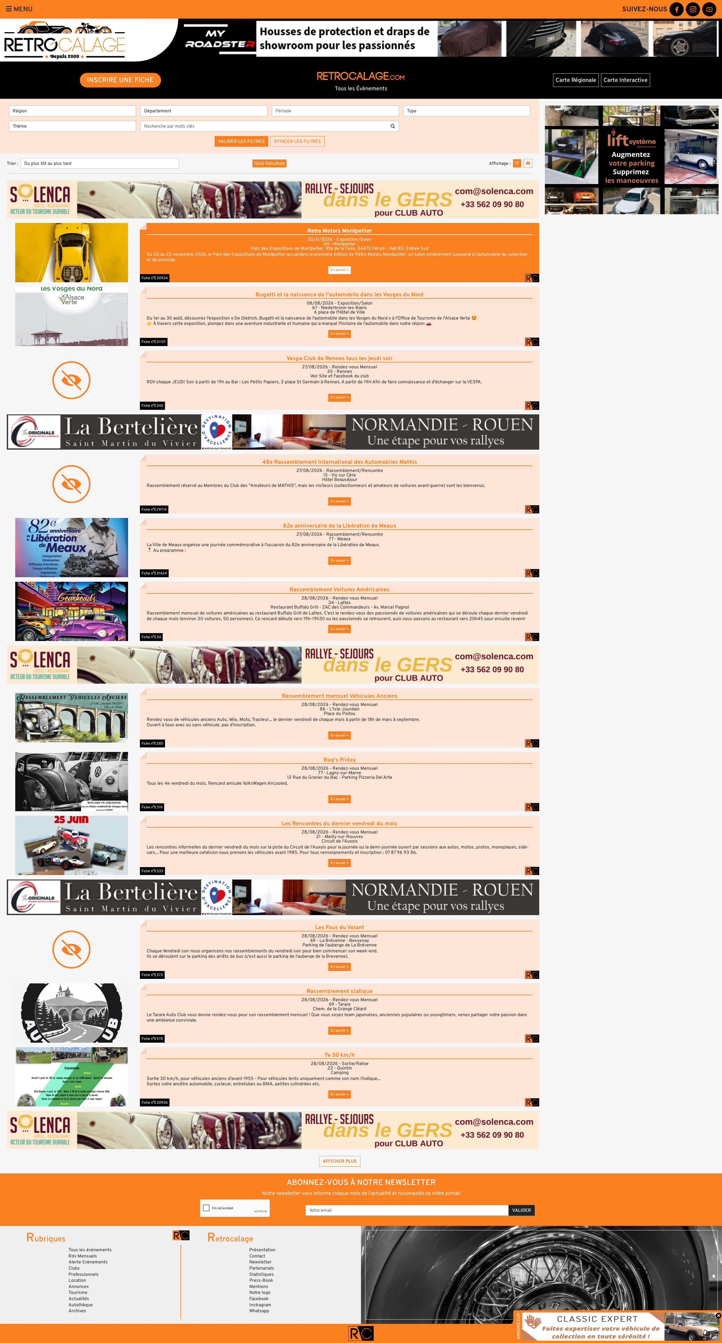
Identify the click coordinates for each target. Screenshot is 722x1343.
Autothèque (81, 1305)
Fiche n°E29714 (154, 509)
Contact (257, 1256)
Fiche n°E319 (152, 807)
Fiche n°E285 (152, 743)
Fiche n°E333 (152, 871)
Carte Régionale (576, 80)
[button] (72, 253)
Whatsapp (259, 1311)
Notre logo (259, 1292)
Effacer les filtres (297, 141)
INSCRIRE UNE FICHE (120, 80)
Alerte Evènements (88, 1262)
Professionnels (84, 1274)
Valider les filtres (241, 141)
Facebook (259, 1299)
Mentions (258, 1286)
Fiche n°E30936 (155, 1102)
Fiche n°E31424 (154, 573)
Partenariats (261, 1268)
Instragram (260, 1305)
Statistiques (261, 1274)
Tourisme (78, 1292)
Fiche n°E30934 (155, 278)
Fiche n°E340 (152, 405)
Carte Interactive (626, 80)
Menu (22, 9)
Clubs (74, 1268)
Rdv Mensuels (83, 1256)
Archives (77, 1311)
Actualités (79, 1299)
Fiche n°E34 (151, 637)
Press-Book (261, 1280)
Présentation (262, 1250)
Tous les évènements (90, 1250)
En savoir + (340, 269)
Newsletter (260, 1262)
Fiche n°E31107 (154, 341)
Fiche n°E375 (152, 974)
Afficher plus (340, 1161)
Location (77, 1280)
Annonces (79, 1286)
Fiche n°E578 (152, 1038)
